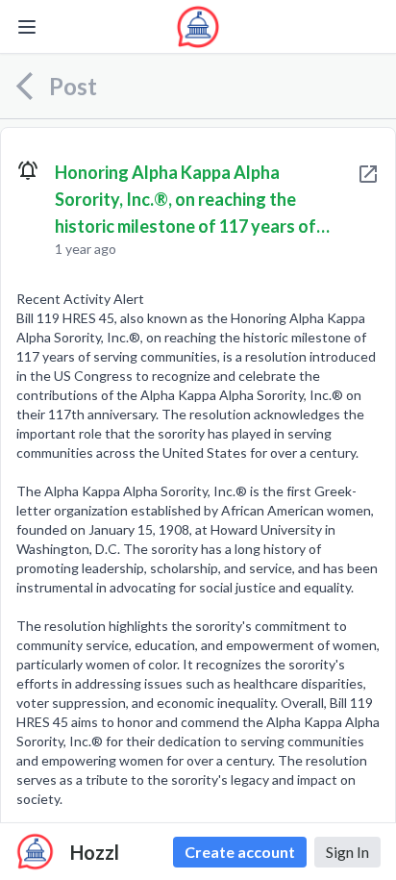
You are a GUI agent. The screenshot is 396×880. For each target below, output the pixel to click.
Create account (240, 851)
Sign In (347, 851)
